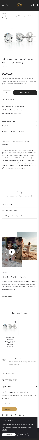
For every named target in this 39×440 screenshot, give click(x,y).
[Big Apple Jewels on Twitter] (7, 415)
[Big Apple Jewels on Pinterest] (11, 415)
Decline (23, 434)
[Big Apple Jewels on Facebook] (3, 415)
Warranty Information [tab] (21, 141)
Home (4, 13)
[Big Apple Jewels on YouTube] (20, 415)
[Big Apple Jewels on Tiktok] (24, 415)
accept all (9, 434)
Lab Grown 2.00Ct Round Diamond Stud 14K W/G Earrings (10, 341)
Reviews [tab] (5, 144)
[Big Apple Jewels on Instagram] (16, 415)
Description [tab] (6, 141)
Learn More (7, 296)
